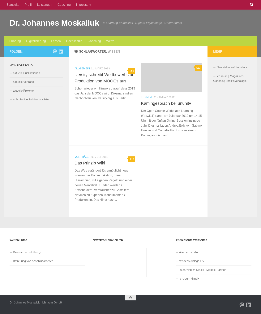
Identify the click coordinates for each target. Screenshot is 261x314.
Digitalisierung (36, 41)
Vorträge (82, 156)
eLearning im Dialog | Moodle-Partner (202, 269)
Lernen (56, 41)
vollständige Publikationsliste (31, 99)
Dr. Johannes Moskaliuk (54, 22)
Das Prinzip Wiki (90, 163)
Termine (147, 97)
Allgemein (82, 68)
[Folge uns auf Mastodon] (54, 51)
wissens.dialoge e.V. (192, 261)
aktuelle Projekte (23, 90)
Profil (28, 4)
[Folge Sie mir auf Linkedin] (60, 51)
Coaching (64, 4)
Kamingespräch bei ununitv (166, 103)
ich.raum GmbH (189, 278)
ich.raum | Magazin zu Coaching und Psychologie (229, 78)
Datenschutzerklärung (27, 252)
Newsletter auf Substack (232, 67)
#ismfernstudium (189, 252)
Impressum (83, 4)
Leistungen (44, 4)
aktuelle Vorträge (23, 81)
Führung (15, 41)
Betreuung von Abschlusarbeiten (33, 261)
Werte (110, 41)
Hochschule (74, 41)
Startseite (12, 4)
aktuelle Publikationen (26, 73)
